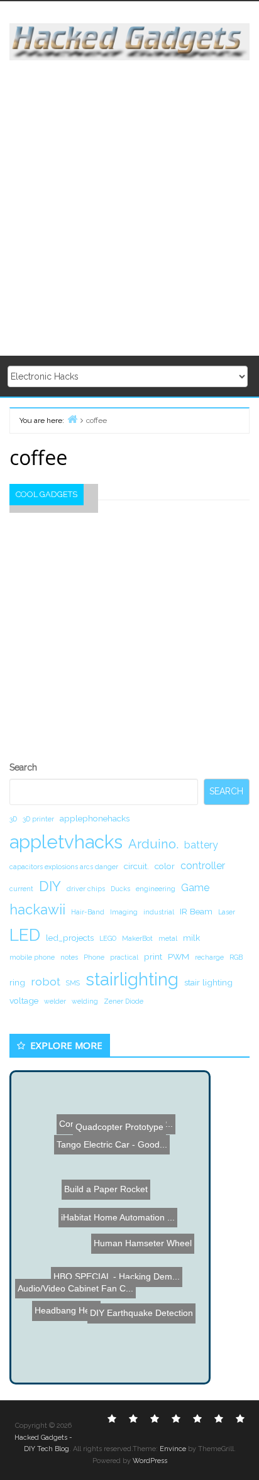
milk (191, 938)
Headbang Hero (67, 1323)
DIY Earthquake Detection (142, 1307)
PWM (178, 956)
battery (201, 845)
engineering (155, 888)
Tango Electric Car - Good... (108, 1144)
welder (55, 1001)
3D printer (38, 819)
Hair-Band (87, 912)
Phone (94, 957)
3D (13, 819)
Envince (173, 1449)
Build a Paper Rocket (115, 1180)
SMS (73, 983)
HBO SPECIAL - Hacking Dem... (116, 1256)
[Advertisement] (129, 208)
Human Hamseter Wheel (144, 1229)
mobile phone (32, 957)
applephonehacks (95, 818)
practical (124, 957)
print (153, 956)
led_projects (70, 938)
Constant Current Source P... (113, 1112)
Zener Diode (123, 1001)
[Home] (72, 419)
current (21, 888)
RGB (236, 957)
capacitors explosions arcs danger (63, 866)
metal (167, 938)
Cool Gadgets (46, 494)
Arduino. (153, 844)
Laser (226, 912)
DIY (50, 886)
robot (45, 981)
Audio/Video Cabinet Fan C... (74, 1279)
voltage (23, 1000)
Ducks (120, 888)
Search (23, 767)
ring (17, 982)
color (165, 866)
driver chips (86, 888)
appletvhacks (66, 842)
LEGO (107, 938)
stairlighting (132, 979)
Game (195, 888)
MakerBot (137, 938)
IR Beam (196, 911)
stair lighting (208, 982)
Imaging (124, 912)
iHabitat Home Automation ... (120, 1214)
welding (85, 1001)
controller (202, 866)
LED (24, 935)
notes (69, 957)
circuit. (136, 866)
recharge (209, 957)
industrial (158, 912)
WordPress (150, 1461)
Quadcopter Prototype (116, 1124)
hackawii (37, 909)
